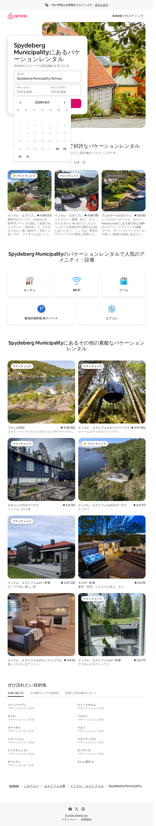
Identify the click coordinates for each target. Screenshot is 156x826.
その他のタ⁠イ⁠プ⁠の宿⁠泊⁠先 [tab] (44, 693)
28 (57, 149)
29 (64, 149)
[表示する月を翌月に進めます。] (64, 102)
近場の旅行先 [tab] (16, 693)
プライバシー (69, 819)
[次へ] (84, 162)
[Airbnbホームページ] (17, 16)
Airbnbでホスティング (127, 16)
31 (27, 156)
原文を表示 (101, 5)
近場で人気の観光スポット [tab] (81, 693)
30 (20, 156)
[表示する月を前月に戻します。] (20, 102)
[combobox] (47, 78)
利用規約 (86, 819)
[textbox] (31, 91)
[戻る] (70, 162)
